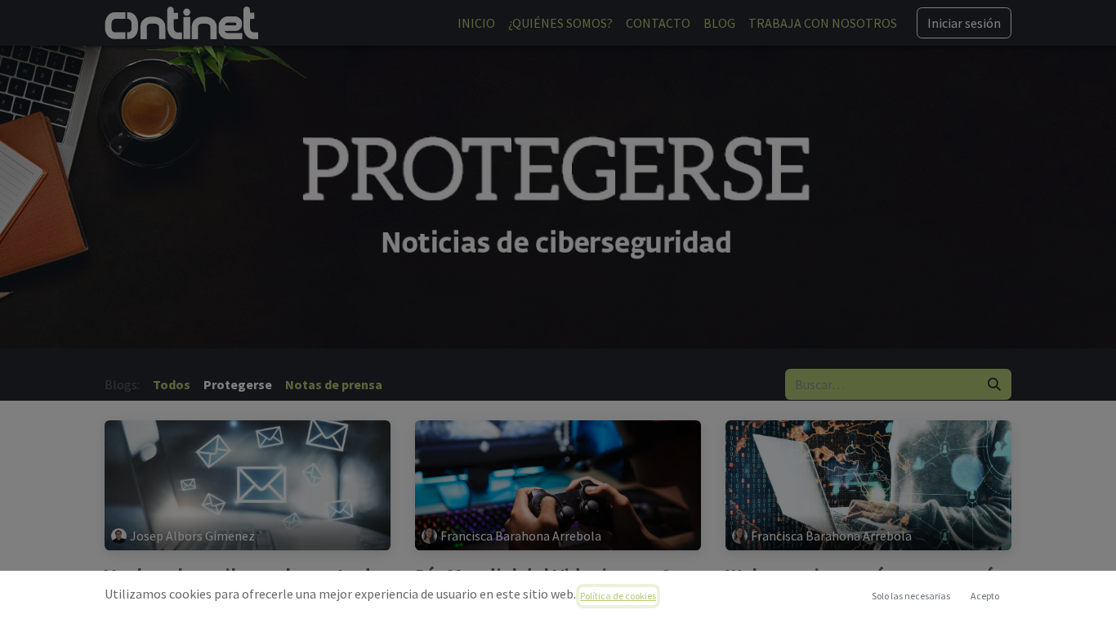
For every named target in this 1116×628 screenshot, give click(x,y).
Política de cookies (618, 596)
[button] (984, 596)
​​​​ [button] (911, 596)
